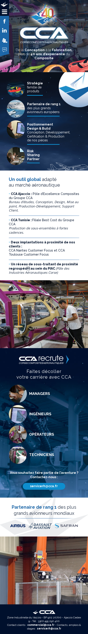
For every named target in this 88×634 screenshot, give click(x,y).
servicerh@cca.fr (44, 486)
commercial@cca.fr (40, 625)
